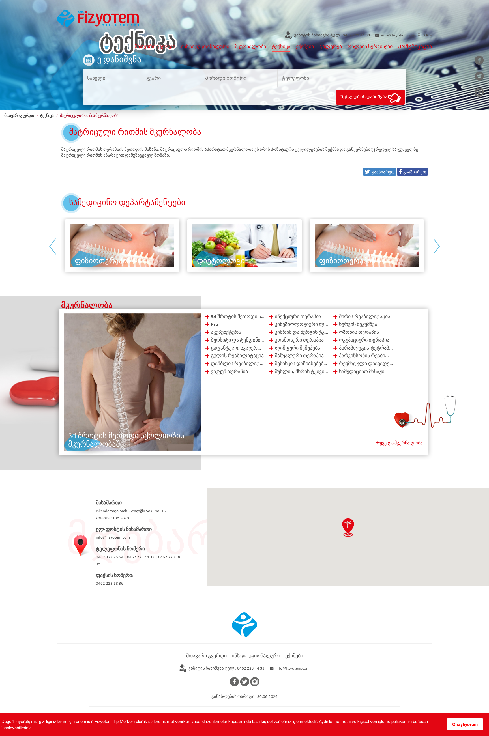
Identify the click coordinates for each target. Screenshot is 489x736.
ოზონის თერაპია (359, 332)
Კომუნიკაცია (415, 47)
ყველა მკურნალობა (401, 443)
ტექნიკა (281, 47)
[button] (348, 527)
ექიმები (305, 47)
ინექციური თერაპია (298, 317)
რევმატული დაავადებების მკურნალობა (366, 364)
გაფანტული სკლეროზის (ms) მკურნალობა (238, 348)
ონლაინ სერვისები (370, 47)
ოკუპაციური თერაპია (364, 340)
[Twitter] (479, 77)
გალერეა (330, 47)
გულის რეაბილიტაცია (237, 356)
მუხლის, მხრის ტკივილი (302, 372)
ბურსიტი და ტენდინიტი (238, 340)
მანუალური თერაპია (299, 356)
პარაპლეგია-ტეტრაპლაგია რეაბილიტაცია (366, 348)
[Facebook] (479, 61)
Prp (214, 324)
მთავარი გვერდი (155, 47)
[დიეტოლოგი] (125, 245)
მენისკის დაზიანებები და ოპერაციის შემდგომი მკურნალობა (302, 364)
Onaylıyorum (465, 724)
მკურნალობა (250, 47)
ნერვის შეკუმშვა (358, 324)
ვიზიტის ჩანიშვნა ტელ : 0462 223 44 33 (226, 668)
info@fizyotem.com (398, 35)
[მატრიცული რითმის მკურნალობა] (98, 18)
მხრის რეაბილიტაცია (364, 317)
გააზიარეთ (414, 172)
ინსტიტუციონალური (205, 47)
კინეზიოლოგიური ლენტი (302, 324)
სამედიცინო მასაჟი (361, 372)
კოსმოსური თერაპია (299, 340)
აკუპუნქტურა (226, 332)
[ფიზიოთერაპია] (248, 245)
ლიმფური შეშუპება (297, 348)
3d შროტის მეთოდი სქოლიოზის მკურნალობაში (238, 317)
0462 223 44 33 (332, 35)
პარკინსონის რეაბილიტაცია (366, 356)
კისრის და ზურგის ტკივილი (302, 332)
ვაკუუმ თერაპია (229, 372)
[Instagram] (479, 93)
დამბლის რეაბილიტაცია (238, 364)
